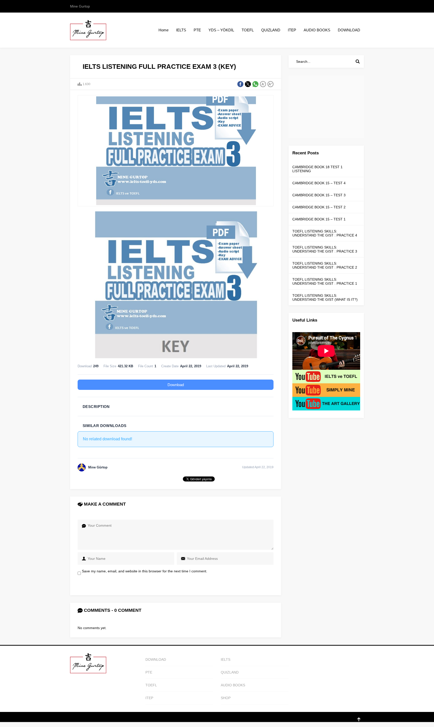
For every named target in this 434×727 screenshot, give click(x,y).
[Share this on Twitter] (248, 84)
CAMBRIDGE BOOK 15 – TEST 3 (319, 195)
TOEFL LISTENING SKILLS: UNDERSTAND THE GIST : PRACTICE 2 (324, 265)
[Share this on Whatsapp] (255, 84)
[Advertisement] (326, 106)
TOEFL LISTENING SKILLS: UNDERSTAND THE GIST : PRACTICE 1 (324, 281)
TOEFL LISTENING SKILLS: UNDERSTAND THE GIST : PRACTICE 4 (324, 233)
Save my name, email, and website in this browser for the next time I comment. (144, 571)
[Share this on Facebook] (240, 84)
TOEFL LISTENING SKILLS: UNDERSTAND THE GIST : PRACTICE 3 (324, 249)
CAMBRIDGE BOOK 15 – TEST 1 (319, 219)
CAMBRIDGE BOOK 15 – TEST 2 (319, 207)
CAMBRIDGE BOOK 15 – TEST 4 (319, 183)
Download (176, 385)
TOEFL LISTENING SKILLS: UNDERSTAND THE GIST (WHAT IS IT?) (325, 297)
